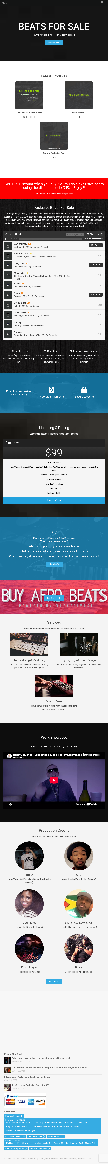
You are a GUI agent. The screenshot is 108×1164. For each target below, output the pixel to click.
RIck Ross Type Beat (14, 1148)
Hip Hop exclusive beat (46, 1122)
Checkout (95, 234)
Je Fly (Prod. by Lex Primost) (78, 972)
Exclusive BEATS (13, 1120)
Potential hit (53, 1136)
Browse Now (54, 43)
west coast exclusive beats (19, 1130)
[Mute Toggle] (90, 239)
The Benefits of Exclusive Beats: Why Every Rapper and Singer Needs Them (50, 1067)
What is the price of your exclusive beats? (54, 546)
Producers (10, 1140)
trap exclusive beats (66, 1126)
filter (9, 234)
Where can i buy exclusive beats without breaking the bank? (42, 1058)
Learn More (54, 500)
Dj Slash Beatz (41, 1143)
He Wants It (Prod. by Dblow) (29, 927)
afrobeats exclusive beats (18, 1122)
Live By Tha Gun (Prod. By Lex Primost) (79, 927)
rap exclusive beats (73, 1122)
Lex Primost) (71, 746)
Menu (4, 3)
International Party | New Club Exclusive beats (27, 1077)
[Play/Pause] (8, 239)
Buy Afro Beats (54, 598)
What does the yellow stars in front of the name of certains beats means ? (54, 556)
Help (19, 234)
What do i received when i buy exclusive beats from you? (54, 551)
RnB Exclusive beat (41, 1126)
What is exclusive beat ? (54, 541)
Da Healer (10, 1143)
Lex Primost (71, 1143)
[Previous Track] (5, 239)
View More (54, 981)
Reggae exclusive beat (16, 1126)
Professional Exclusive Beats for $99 (30, 1085)
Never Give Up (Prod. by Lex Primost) (79, 879)
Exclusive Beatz (12, 1136)
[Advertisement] (17, 1005)
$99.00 (94, 245)
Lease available (35, 1136)
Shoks (88, 1143)
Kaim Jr (57, 1143)
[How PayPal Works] (25, 1107)
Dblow (25, 1143)
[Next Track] (12, 239)
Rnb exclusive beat (39, 1148)
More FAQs (54, 564)
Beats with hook (12, 1116)
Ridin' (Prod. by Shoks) (29, 972)
